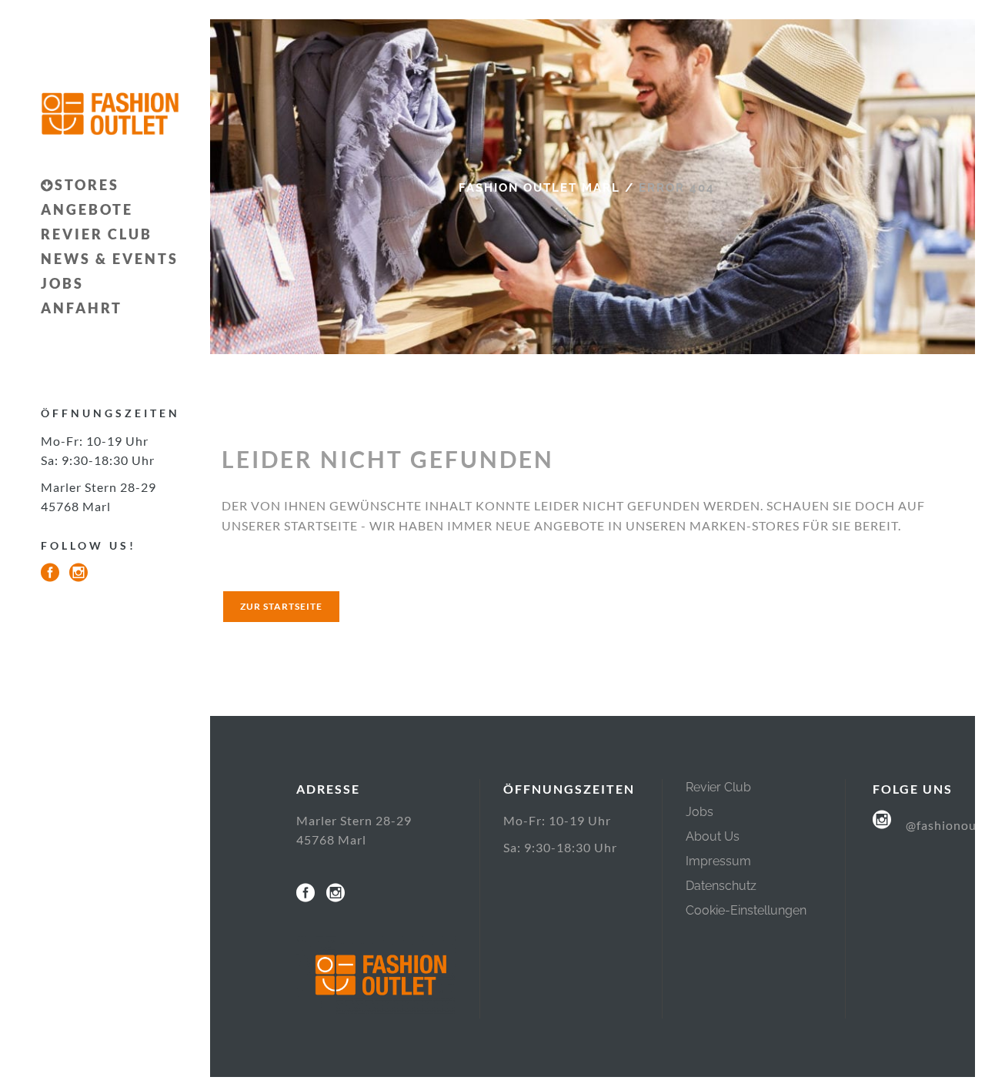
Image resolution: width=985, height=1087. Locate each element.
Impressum (718, 861)
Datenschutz (721, 885)
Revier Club (718, 787)
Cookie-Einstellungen (746, 910)
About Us (713, 836)
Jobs (699, 811)
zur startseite (281, 606)
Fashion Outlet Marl (539, 188)
